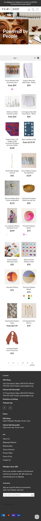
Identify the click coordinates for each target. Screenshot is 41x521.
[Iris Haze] (7, 234)
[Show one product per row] (35, 58)
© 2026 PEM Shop (8, 504)
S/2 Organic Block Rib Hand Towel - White (28, 113)
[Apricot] (9, 89)
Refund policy (8, 446)
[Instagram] (10, 408)
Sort (15, 58)
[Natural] (31, 296)
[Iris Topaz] (14, 234)
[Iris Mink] (17, 234)
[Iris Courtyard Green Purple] (9, 234)
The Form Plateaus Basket (29, 288)
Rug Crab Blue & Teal (29, 139)
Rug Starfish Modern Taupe (12, 322)
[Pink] (24, 234)
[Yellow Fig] (14, 89)
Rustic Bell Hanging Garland (12, 172)
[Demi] (34, 234)
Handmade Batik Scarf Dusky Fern (12, 349)
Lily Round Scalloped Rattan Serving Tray (29, 199)
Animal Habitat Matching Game (12, 260)
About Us (6, 439)
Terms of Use (7, 456)
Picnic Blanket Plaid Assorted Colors (12, 81)
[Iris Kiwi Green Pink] (12, 234)
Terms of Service (8, 450)
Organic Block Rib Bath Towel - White (28, 81)
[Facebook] (4, 408)
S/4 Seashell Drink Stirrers (29, 322)
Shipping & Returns (9, 442)
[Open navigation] (29, 10)
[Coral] (24, 296)
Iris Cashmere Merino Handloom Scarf (12, 227)
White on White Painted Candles (12, 113)
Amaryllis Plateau (12, 287)
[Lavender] (26, 234)
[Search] (33, 9)
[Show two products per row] (38, 58)
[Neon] (26, 296)
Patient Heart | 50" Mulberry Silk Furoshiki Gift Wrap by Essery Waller (12, 142)
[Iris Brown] (12, 237)
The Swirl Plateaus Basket (29, 227)
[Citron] (31, 234)
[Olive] (29, 296)
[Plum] (12, 89)
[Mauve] (29, 234)
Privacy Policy (8, 453)
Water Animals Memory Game (29, 260)
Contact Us (7, 460)
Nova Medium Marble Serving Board (29, 172)
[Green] (29, 298)
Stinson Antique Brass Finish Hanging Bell (12, 199)
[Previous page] (8, 363)
